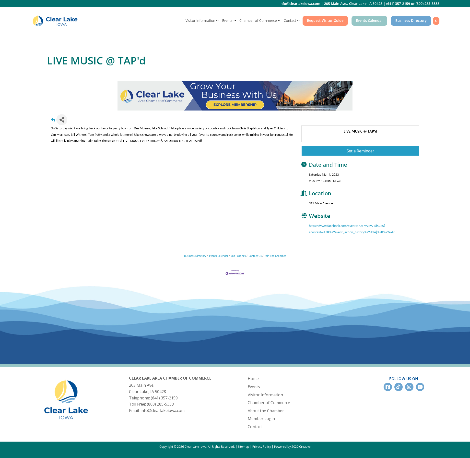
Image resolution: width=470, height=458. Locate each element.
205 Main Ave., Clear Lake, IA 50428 (353, 3)
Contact (290, 20)
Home (253, 378)
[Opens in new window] (235, 96)
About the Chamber (266, 410)
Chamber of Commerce (258, 20)
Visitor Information (200, 20)
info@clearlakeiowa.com (300, 3)
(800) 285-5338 (427, 3)
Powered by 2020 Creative (292, 447)
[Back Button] (53, 121)
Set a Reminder (360, 151)
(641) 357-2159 (398, 3)
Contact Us (255, 256)
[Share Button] (61, 119)
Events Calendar (369, 20)
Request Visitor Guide (325, 20)
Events (227, 20)
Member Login (261, 418)
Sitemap (243, 447)
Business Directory (411, 20)
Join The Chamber (275, 256)
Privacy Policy (261, 447)
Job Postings (238, 256)
